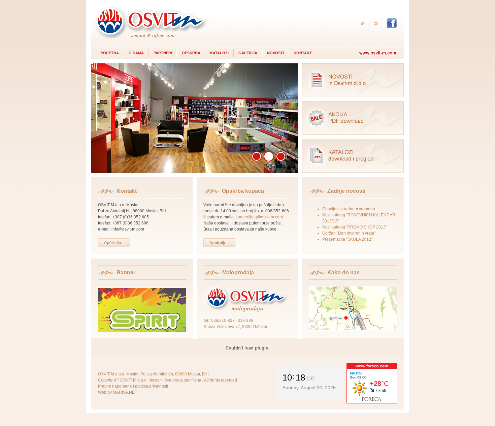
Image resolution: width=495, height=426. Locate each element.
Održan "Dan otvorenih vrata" (348, 233)
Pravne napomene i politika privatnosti (133, 386)
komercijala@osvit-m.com (259, 217)
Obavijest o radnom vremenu (348, 209)
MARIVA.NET (125, 392)
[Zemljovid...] (353, 329)
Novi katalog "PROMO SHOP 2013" (354, 227)
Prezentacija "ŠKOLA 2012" (347, 239)
